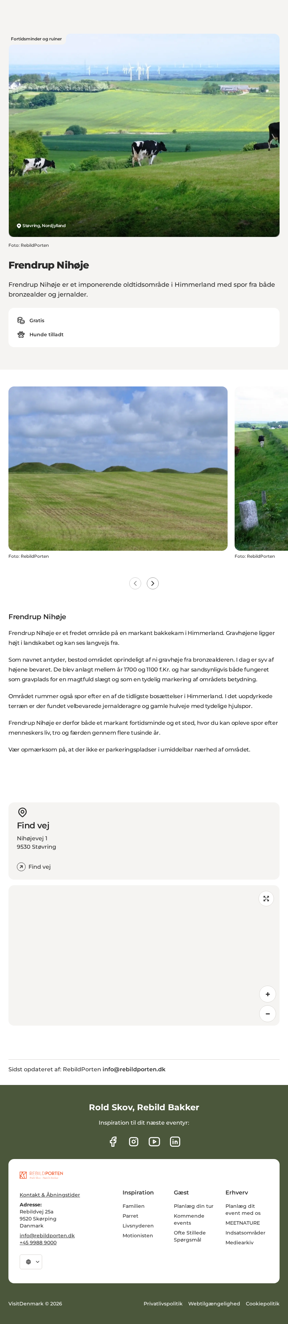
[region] (144, 955)
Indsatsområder (245, 1233)
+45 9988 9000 (38, 1242)
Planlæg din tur (194, 1206)
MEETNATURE (242, 1223)
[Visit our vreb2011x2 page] (154, 1142)
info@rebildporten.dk (47, 1235)
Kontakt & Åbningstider (50, 1195)
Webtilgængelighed (214, 1303)
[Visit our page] (133, 1142)
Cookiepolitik (263, 1303)
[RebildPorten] (41, 1175)
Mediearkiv (239, 1242)
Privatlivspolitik (163, 1303)
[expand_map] (266, 898)
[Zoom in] (267, 994)
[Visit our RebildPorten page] (113, 1142)
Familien (134, 1206)
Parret (130, 1216)
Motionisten (138, 1235)
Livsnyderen (138, 1226)
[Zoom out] (267, 1013)
